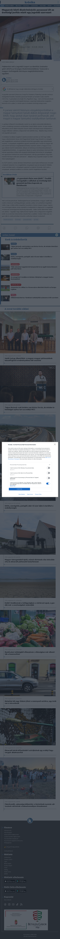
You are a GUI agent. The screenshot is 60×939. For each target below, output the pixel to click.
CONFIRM (19, 489)
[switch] (48, 468)
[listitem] (30, 464)
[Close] (55, 444)
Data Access (30, 494)
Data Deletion (22, 494)
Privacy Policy (38, 494)
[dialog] (30, 469)
